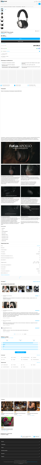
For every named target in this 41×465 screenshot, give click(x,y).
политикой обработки (28, 436)
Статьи (3, 399)
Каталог (2, 441)
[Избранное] (36, 1)
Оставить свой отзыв (36, 281)
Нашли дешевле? (3, 43)
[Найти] (37, 4)
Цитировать (8, 300)
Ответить (4, 300)
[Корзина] (39, 1)
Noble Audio (38, 245)
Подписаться (37, 436)
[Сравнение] (34, 1)
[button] (5, 19)
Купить (20, 38)
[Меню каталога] (39, 4)
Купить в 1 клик (20, 41)
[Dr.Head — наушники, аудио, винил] (4, 1)
